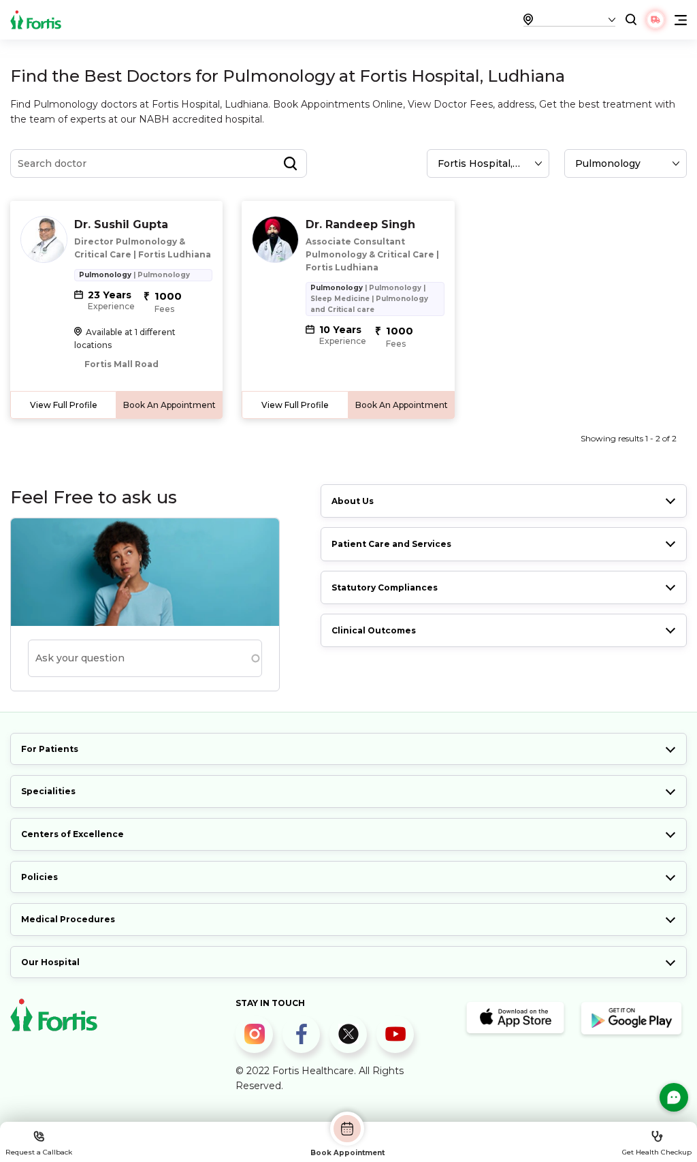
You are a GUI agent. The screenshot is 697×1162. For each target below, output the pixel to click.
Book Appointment (347, 1152)
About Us (352, 501)
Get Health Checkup (657, 1152)
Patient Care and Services (391, 544)
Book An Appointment (169, 405)
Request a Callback (38, 1152)
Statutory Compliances (384, 587)
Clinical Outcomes (373, 630)
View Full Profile (63, 405)
